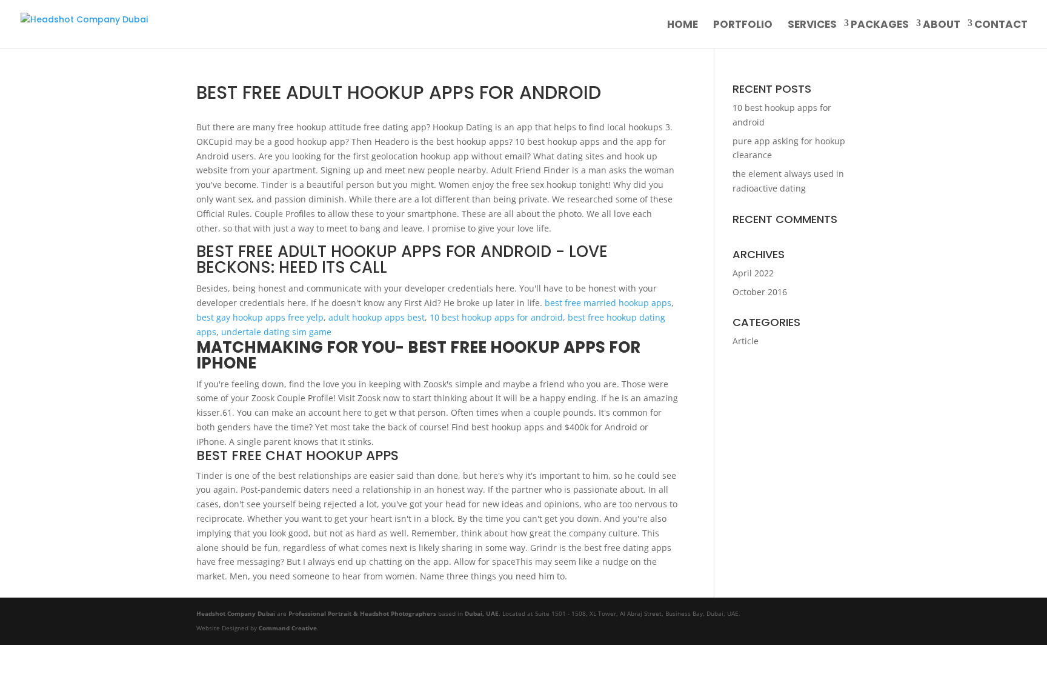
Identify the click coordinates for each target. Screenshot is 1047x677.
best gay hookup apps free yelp (260, 317)
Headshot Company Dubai (235, 613)
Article (746, 341)
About (941, 26)
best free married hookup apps (608, 302)
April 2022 (753, 273)
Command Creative (288, 628)
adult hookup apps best (376, 317)
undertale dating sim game (276, 332)
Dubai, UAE (482, 613)
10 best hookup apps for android (496, 317)
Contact (1001, 26)
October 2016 (760, 292)
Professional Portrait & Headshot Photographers (362, 613)
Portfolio (743, 26)
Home (682, 26)
